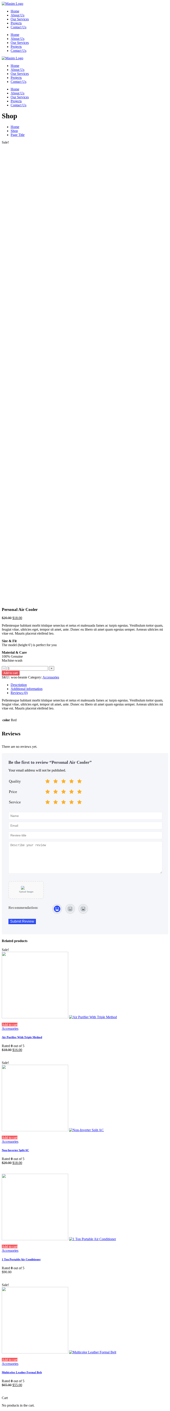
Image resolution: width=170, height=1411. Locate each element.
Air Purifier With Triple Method (22, 1037)
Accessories (50, 677)
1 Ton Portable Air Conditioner (21, 1259)
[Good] (64, 782)
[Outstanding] (79, 782)
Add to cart (11, 673)
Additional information (26, 689)
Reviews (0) (19, 693)
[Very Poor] (48, 782)
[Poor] (56, 782)
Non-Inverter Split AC (15, 1150)
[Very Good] (71, 782)
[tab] (89, 685)
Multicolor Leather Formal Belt (22, 1372)
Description (19, 685)
